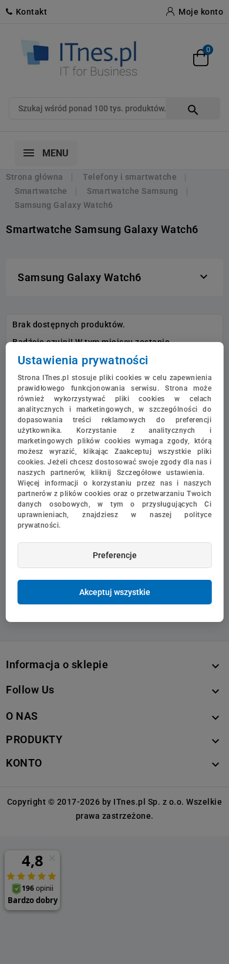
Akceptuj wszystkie (114, 592)
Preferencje (115, 555)
